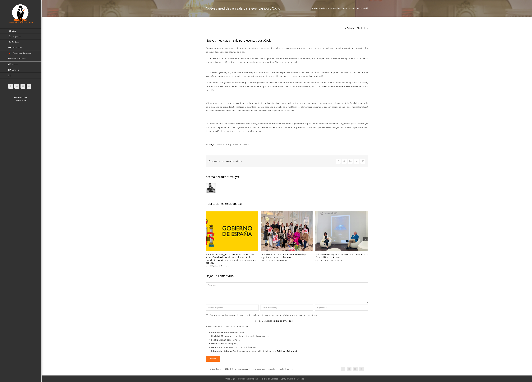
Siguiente (361, 28)
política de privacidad (283, 321)
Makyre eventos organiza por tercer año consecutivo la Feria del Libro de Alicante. (341, 256)
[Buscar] (21, 75)
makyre (212, 145)
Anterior (351, 28)
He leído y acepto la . (273, 321)
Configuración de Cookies (292, 378)
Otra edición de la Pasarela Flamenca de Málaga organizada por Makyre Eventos (283, 256)
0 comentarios (245, 145)
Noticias (235, 145)
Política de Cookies (269, 378)
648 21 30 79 (21, 100)
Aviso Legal (230, 378)
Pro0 (292, 369)
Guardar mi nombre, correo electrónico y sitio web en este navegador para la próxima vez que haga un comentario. (263, 315)
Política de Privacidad (287, 351)
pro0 (246, 369)
